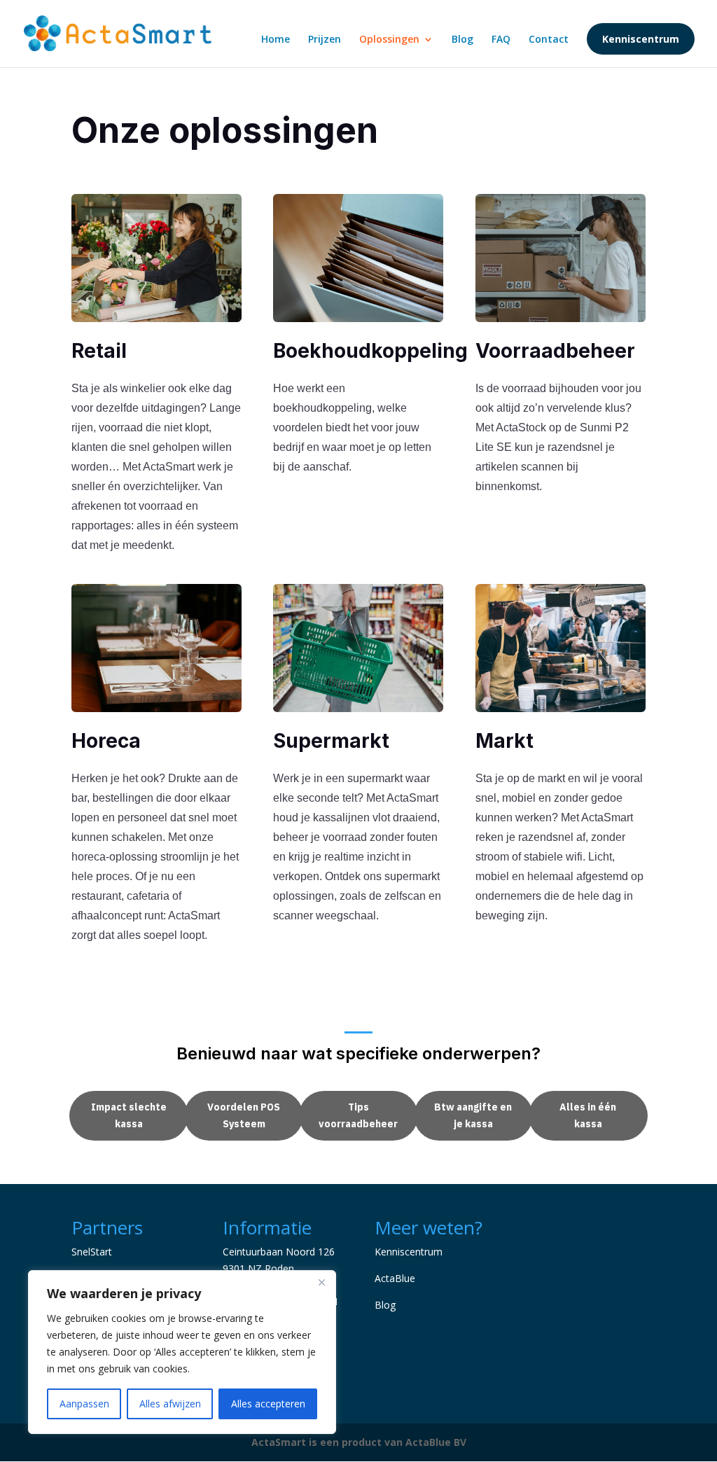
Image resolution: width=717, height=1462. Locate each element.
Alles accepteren (268, 1403)
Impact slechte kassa (129, 1115)
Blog (462, 40)
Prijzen (324, 40)
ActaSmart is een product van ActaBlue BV (358, 1442)
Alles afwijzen (170, 1403)
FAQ (501, 40)
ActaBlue (395, 1278)
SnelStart (91, 1251)
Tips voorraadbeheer (358, 1115)
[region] (182, 1352)
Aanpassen (84, 1403)
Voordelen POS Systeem (243, 1115)
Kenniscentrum (640, 39)
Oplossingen (389, 40)
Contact (549, 40)
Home (275, 40)
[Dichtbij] (321, 1282)
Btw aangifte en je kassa (473, 1115)
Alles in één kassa (587, 1115)
